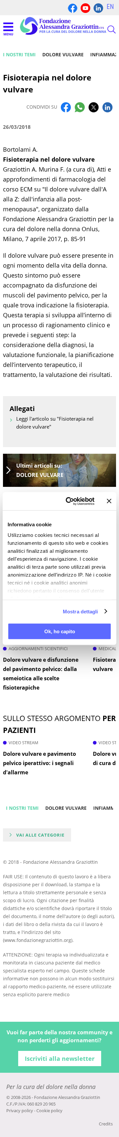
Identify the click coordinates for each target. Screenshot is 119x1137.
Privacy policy (19, 1110)
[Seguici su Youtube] (85, 7)
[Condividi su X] (93, 106)
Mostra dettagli (80, 611)
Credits (106, 1124)
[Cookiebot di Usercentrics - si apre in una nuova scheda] (70, 501)
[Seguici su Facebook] (72, 7)
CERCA (106, 29)
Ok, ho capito (59, 631)
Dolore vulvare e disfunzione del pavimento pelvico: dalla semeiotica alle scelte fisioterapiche (40, 673)
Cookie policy (49, 1110)
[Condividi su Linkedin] (107, 106)
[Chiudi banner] (109, 501)
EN (110, 7)
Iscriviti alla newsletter (60, 1058)
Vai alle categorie (40, 835)
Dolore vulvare (63, 54)
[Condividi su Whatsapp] (79, 106)
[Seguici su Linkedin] (98, 7)
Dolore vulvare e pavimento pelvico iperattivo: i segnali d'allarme (39, 763)
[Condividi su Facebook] (65, 106)
